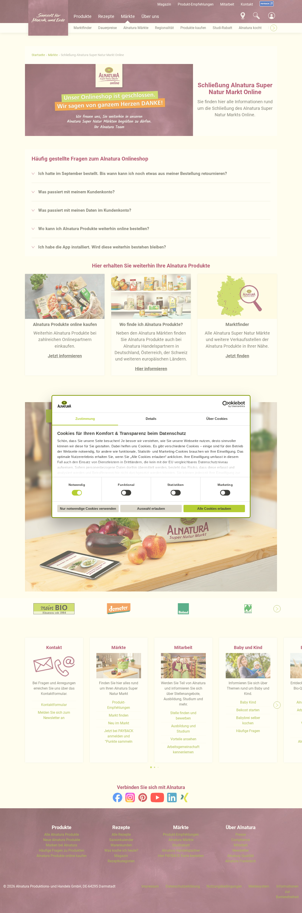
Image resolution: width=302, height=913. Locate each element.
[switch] (126, 493)
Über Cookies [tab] (216, 419)
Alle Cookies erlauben (214, 508)
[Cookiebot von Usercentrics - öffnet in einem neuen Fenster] (225, 404)
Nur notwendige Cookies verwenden (88, 508)
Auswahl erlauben (151, 508)
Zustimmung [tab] (85, 419)
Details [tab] (151, 419)
